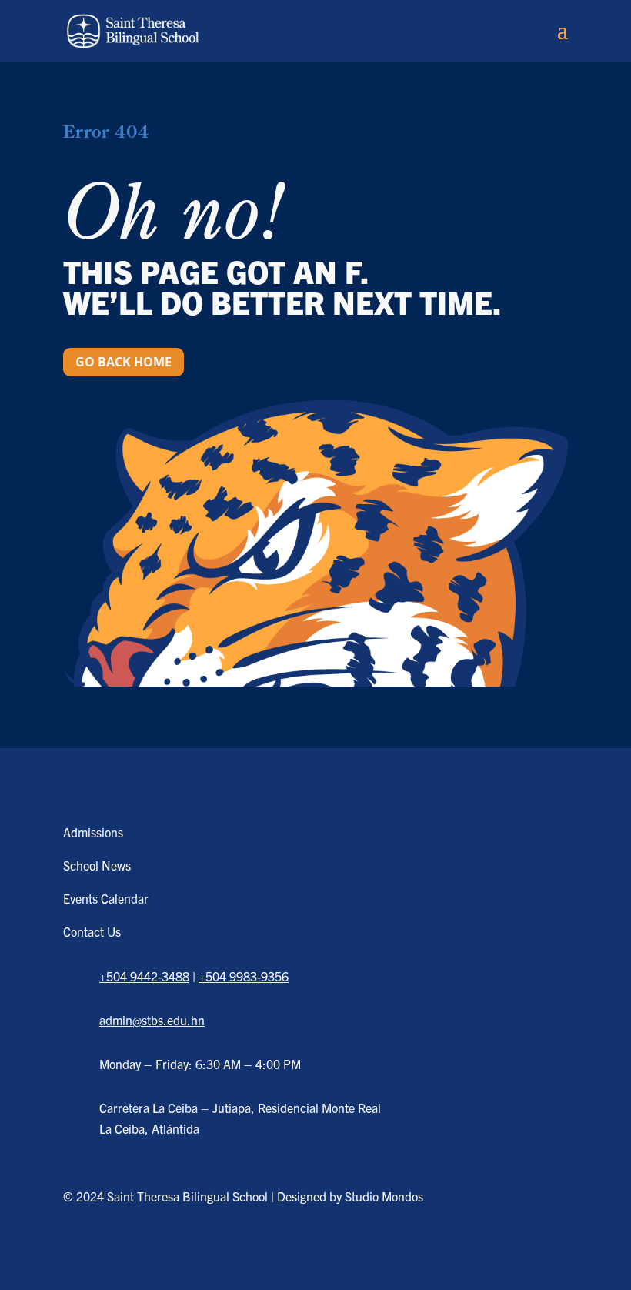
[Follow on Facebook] (82, 1249)
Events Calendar (106, 898)
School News (97, 865)
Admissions (93, 832)
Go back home (123, 361)
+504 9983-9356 (244, 976)
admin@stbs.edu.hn (152, 1020)
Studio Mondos (384, 1196)
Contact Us (92, 931)
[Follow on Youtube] (171, 1249)
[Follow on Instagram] (127, 1249)
